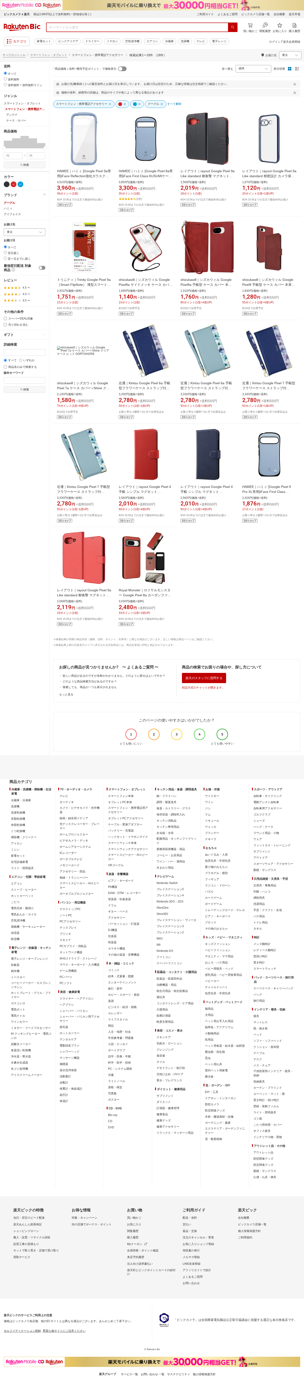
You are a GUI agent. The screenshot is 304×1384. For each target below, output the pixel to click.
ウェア (257, 839)
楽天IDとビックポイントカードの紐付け (151, 1272)
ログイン (274, 41)
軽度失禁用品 (165, 1021)
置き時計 (259, 962)
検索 (26, 165)
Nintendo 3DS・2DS (170, 901)
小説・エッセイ (118, 1044)
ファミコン (164, 957)
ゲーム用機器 (68, 970)
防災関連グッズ (215, 1110)
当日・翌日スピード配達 (29, 1217)
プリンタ (65, 933)
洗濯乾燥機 (18, 812)
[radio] (5, 73)
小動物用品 (212, 1033)
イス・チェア (262, 1065)
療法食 (209, 1076)
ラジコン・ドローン (218, 885)
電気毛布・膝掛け (22, 908)
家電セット (44, 41)
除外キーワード (14, 373)
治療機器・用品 (166, 984)
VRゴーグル (116, 865)
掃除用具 (259, 897)
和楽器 (112, 942)
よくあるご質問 (228, 14)
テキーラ (210, 839)
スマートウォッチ (264, 968)
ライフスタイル (118, 1019)
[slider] (4, 148)
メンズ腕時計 (262, 944)
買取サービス (21, 1257)
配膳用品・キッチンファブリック (176, 841)
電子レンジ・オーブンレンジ (29, 958)
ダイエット (164, 1102)
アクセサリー (116, 917)
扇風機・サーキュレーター (28, 926)
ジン (208, 808)
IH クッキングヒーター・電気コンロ (31, 1036)
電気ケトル (18, 1015)
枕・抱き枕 (260, 1028)
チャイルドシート (216, 987)
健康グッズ (164, 1120)
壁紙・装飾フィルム (266, 1106)
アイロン (16, 843)
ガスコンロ (18, 1003)
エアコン (152, 41)
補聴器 (64, 1064)
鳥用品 (209, 1039)
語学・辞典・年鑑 (119, 1056)
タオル (257, 928)
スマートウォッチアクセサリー (128, 849)
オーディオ (67, 802)
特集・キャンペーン (84, 1217)
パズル (209, 891)
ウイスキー (212, 796)
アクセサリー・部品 (72, 871)
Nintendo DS (165, 951)
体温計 (64, 1101)
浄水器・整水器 (21, 1056)
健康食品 (162, 1114)
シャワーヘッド (70, 1051)
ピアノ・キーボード (121, 880)
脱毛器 (64, 1027)
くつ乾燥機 (18, 831)
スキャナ (65, 940)
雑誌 (111, 1025)
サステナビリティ (178, 1374)
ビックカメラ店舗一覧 (255, 14)
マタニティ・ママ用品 (219, 956)
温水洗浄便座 (68, 1070)
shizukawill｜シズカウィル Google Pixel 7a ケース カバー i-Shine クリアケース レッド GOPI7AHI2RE (83, 388)
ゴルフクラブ (262, 814)
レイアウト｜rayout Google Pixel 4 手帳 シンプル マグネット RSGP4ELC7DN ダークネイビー (206, 492)
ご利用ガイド (205, 14)
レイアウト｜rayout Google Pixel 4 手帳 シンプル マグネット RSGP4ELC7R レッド (145, 492)
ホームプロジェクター (74, 834)
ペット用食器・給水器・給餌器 (225, 1045)
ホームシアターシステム (75, 846)
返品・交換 (190, 1231)
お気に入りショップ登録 (198, 1244)
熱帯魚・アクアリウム (219, 1027)
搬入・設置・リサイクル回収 (31, 1237)
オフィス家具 (262, 1131)
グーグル (9, 202)
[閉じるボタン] (295, 84)
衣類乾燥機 (18, 818)
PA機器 (112, 887)
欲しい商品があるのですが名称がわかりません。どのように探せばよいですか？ (114, 675)
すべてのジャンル (14, 55)
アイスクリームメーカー (26, 1075)
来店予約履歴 (135, 1257)
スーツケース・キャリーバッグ (273, 988)
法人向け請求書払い (140, 1263)
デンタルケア (68, 1039)
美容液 (161, 1055)
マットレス (260, 1022)
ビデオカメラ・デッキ (74, 840)
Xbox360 (162, 914)
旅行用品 (259, 1000)
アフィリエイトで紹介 (197, 1270)
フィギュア (212, 879)
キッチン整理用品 (168, 827)
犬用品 (209, 1015)
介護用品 (162, 1009)
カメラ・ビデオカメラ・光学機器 (80, 810)
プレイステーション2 (170, 932)
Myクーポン (134, 1244)
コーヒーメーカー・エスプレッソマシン (31, 985)
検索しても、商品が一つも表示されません (90, 687)
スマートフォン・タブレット (48, 55)
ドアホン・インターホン (220, 1098)
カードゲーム (213, 897)
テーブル (259, 1053)
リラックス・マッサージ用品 (175, 1132)
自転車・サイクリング (267, 796)
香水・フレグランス (169, 1080)
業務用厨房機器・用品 (171, 849)
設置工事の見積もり (26, 1244)
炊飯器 (15, 965)
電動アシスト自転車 (266, 802)
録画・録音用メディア (74, 818)
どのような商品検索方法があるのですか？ (90, 681)
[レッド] (13, 184)
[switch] (42, 268)
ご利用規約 (245, 1237)
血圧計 (64, 1095)
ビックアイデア (68, 41)
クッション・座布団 (266, 1047)
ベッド (257, 1034)
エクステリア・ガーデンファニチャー (225, 1130)
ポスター (113, 1099)
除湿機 (15, 939)
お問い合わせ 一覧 (152, 1374)
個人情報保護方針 (249, 1231)
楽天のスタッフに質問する (204, 678)
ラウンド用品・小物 (266, 833)
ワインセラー (19, 1021)
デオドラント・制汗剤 (171, 1068)
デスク (257, 1059)
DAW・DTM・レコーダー (124, 893)
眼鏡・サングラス (264, 870)
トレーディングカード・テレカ (225, 910)
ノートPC (66, 915)
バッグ (257, 994)
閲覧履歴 (132, 1231)
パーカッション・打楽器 (123, 924)
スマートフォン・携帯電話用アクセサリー (128, 810)
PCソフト (66, 983)
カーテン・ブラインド (267, 1087)
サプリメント (165, 1095)
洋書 (111, 1075)
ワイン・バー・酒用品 (171, 861)
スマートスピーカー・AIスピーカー (79, 885)
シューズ (259, 820)
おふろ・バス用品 (216, 962)
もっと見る (66, 694)
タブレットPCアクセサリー (125, 818)
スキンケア (164, 1037)
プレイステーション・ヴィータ (176, 920)
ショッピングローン (26, 1231)
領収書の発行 (191, 1250)
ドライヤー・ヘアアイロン (77, 998)
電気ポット (18, 1009)
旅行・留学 (115, 988)
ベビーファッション (218, 950)
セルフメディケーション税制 (22, 1331)
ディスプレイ (68, 927)
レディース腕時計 (264, 950)
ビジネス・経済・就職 (122, 1007)
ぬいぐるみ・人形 (216, 854)
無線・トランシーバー (74, 877)
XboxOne (163, 907)
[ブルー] (20, 184)
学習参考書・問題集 (121, 1038)
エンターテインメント (122, 982)
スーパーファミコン (169, 963)
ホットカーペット (22, 896)
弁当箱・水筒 (165, 833)
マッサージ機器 (70, 1058)
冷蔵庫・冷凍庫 (21, 800)
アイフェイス (12, 214)
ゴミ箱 (257, 1118)
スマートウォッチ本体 (122, 843)
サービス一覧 (129, 1374)
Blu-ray (112, 1115)
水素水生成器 (19, 1062)
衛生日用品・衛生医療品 (172, 991)
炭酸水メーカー (21, 1044)
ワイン (209, 802)
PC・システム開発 (120, 1068)
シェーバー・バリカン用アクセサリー (80, 1019)
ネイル (161, 1062)
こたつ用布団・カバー (267, 1124)
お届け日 (9, 240)
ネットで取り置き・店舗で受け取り (36, 1250)
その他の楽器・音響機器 (123, 954)
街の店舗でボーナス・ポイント (92, 1224)
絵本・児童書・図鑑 (121, 976)
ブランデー (212, 833)
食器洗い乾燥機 (21, 1050)
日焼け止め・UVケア (170, 1074)
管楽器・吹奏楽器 (119, 899)
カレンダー (115, 1013)
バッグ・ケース (263, 827)
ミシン (15, 849)
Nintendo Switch (167, 883)
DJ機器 (112, 930)
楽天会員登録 (291, 41)
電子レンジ (219, 41)
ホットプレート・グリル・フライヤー (31, 995)
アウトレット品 (263, 1152)
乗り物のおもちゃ (216, 867)
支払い (187, 1224)
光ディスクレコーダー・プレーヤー (80, 826)
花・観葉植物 (213, 1139)
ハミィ (8, 208)
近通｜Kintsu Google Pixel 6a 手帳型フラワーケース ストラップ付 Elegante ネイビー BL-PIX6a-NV (144, 388)
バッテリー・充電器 (121, 830)
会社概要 (279, 14)
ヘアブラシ (67, 1004)
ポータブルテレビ (71, 859)
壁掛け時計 (260, 956)
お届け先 (9, 224)
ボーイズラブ (116, 1050)
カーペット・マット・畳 (269, 1094)
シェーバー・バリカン (74, 1011)
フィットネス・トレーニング (271, 845)
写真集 (112, 1093)
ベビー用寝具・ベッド (219, 968)
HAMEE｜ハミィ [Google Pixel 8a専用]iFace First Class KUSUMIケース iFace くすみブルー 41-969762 (146, 176)
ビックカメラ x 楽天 (17, 14)
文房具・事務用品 (264, 885)
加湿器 (15, 933)
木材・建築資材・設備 (219, 1116)
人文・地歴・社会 (119, 1031)
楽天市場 (294, 14)
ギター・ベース (118, 911)
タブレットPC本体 (120, 802)
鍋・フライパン (166, 796)
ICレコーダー (68, 853)
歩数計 (64, 1082)
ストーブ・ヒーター (24, 889)
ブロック (210, 922)
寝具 (256, 1016)
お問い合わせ (191, 1283)
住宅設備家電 (19, 862)
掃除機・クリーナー (24, 837)
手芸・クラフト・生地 (267, 910)
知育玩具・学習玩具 (218, 860)
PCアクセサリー (70, 921)
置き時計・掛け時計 (266, 1100)
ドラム (112, 905)
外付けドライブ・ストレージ (78, 958)
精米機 (15, 971)
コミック (113, 970)
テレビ (200, 41)
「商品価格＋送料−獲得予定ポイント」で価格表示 (84, 68)
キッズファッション (218, 944)
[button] (8, 142)
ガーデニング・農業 (218, 1123)
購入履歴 (132, 1237)
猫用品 (209, 1008)
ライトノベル (116, 1081)
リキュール (212, 820)
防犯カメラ (212, 1104)
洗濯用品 (259, 904)
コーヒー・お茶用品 (169, 855)
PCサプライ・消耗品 (73, 946)
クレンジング (165, 1049)
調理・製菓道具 (166, 802)
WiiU (160, 938)
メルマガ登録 (191, 1257)
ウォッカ (210, 827)
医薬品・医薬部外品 (169, 978)
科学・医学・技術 (119, 1062)
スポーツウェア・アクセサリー (273, 864)
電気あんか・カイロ (24, 914)
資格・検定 (115, 1087)
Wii (159, 944)
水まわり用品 (165, 867)
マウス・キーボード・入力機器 (80, 964)
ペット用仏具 (213, 1064)
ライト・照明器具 (22, 868)
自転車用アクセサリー (267, 808)
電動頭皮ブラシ (70, 1045)
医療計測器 (164, 1015)
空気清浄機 (132, 41)
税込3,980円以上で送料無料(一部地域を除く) (62, 14)
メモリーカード (70, 865)
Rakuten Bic (22, 27)
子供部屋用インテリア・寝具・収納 (273, 1073)
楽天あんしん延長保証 (27, 1224)
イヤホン (112, 41)
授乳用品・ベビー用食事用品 (223, 975)
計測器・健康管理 (168, 1108)
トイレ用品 (260, 922)
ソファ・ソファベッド (267, 1040)
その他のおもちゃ (216, 928)
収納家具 (259, 1081)
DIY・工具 (211, 1092)
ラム (208, 814)
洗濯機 (185, 41)
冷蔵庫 (169, 41)
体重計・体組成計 (71, 1088)
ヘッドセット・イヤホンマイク (128, 836)
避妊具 (161, 997)
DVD (111, 1127)
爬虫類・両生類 (215, 1052)
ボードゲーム (213, 904)
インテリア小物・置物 (267, 1137)
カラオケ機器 (116, 948)
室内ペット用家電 (216, 1070)
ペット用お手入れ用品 (219, 1021)
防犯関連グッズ (263, 1158)
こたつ (15, 902)
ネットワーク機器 (71, 952)
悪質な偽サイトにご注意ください (64, 1331)
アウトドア (260, 857)
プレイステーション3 (170, 926)
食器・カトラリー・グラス (174, 808)
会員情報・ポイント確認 (142, 1250)
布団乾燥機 (18, 825)
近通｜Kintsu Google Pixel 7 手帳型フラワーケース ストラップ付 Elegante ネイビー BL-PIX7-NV (268, 388)
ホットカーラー (70, 1033)
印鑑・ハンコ (262, 891)
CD (110, 1121)
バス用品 (259, 916)
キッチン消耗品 (166, 820)
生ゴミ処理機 (19, 1068)
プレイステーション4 (170, 895)
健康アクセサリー (168, 1126)
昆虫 (208, 1058)
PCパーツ (66, 977)
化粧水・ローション (169, 1043)
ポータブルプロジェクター (77, 893)
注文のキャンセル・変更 (198, 1237)
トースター (18, 977)
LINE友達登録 (191, 1263)
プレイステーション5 (170, 889)
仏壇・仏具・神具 (264, 1177)
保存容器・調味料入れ (171, 814)
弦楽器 (112, 936)
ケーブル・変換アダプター (125, 824)
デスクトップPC (70, 909)
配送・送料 (190, 1217)
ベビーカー (212, 981)
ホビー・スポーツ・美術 (123, 994)
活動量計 (65, 1076)
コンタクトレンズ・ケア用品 (175, 1003)
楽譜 (111, 1001)
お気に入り (134, 1224)
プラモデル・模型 (216, 873)
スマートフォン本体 (121, 796)
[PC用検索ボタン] (233, 27)
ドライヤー (92, 41)
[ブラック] (7, 184)
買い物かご (134, 1217)
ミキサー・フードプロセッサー (31, 1028)
